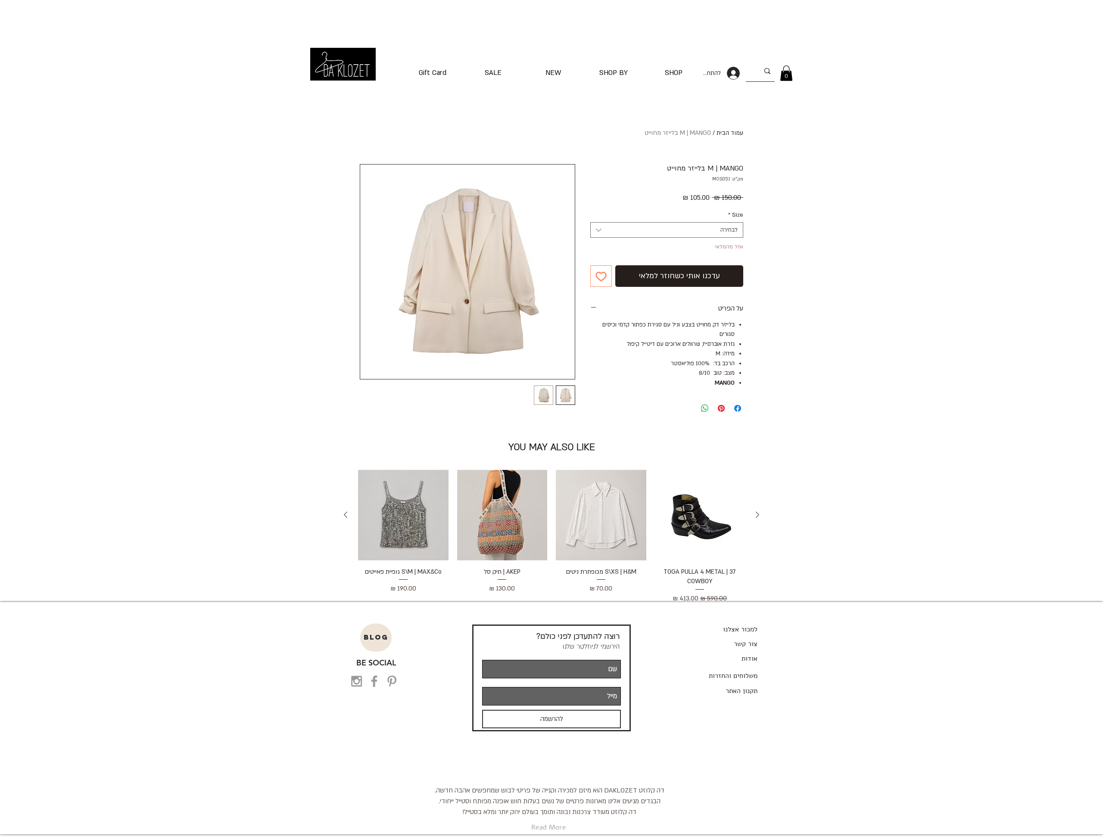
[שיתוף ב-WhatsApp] (705, 408)
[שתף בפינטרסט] (721, 408)
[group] (551, 536)
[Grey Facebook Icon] (374, 681)
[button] (786, 73)
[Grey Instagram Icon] (356, 681)
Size (735, 215)
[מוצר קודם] (757, 515)
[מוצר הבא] (345, 515)
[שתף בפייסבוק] (737, 408)
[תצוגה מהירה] (700, 515)
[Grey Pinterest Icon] (391, 681)
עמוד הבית (730, 133)
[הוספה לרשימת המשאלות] (601, 276)
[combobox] (666, 230)
